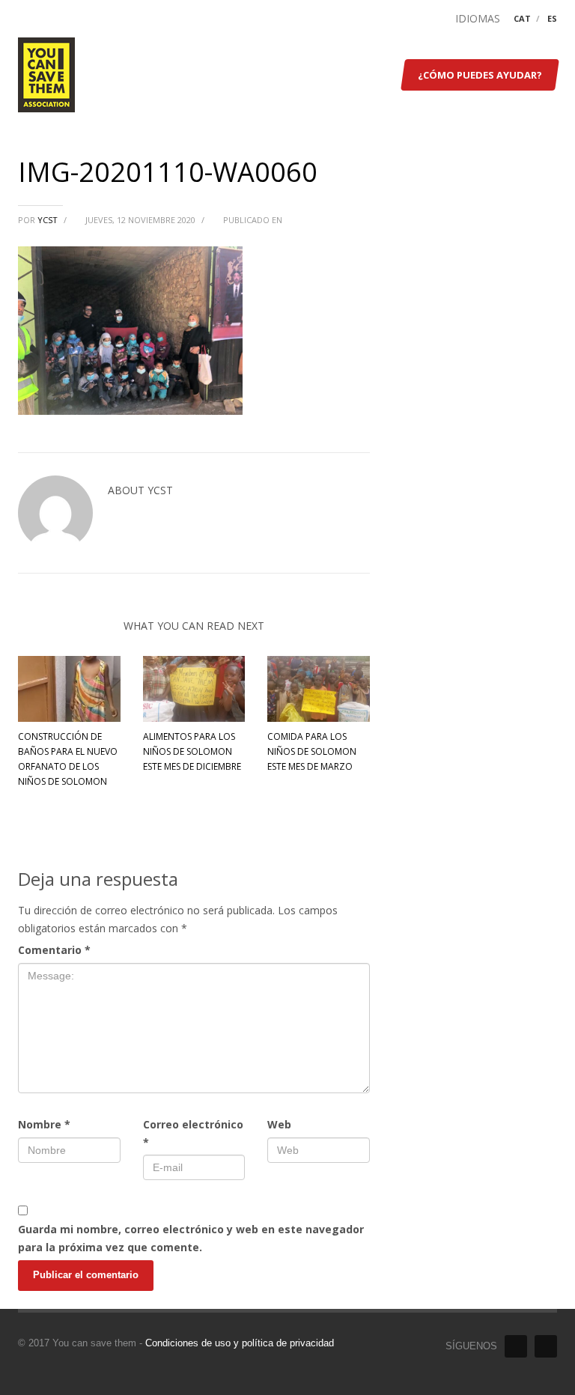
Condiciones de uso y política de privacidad (239, 1343)
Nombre (44, 1124)
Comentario (54, 950)
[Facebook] (516, 1346)
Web (279, 1124)
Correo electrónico (193, 1133)
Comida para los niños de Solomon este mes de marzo (311, 751)
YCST (48, 219)
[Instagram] (546, 1346)
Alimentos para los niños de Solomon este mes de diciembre (192, 751)
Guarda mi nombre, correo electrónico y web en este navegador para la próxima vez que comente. (191, 1238)
